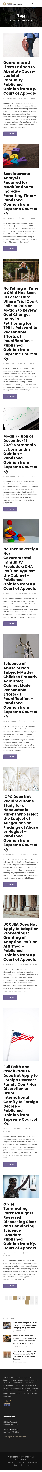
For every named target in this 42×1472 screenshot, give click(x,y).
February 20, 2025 (21, 1346)
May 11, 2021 (10, 363)
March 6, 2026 (20, 1331)
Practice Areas (32, 1462)
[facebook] (3, 1401)
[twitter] (10, 1401)
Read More (10, 134)
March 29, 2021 (12, 854)
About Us (10, 1462)
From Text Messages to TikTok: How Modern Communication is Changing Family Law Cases (25, 1325)
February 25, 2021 (13, 1129)
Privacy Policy (25, 1465)
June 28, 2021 (11, 98)
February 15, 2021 (13, 1253)
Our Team (20, 1462)
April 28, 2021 (11, 593)
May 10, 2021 (11, 476)
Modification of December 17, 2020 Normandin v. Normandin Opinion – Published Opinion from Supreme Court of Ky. (20, 454)
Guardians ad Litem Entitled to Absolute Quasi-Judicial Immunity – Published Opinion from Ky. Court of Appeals (19, 78)
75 (32, 1302)
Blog (33, 98)
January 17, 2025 (21, 1362)
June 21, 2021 (11, 218)
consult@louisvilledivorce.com (14, 1437)
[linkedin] (7, 1401)
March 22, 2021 (12, 964)
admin (23, 98)
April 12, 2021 (11, 721)
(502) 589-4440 (12, 1429)
